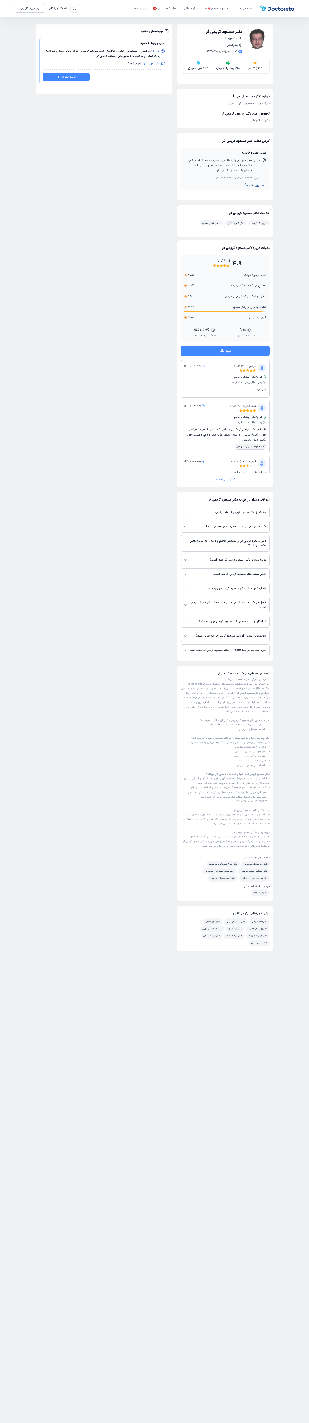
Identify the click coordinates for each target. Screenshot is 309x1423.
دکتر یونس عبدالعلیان (258, 928)
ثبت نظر (225, 350)
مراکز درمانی (191, 8)
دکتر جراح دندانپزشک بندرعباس (250, 747)
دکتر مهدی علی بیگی (236, 921)
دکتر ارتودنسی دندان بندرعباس (250, 751)
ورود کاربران (28, 8)
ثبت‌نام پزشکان (58, 8)
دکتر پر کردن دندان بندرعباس (251, 761)
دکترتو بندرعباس (260, 892)
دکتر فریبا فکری (235, 928)
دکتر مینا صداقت (234, 935)
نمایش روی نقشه (257, 185)
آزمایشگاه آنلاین (167, 8)
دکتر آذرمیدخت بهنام (258, 935)
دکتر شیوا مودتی (213, 921)
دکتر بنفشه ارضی (259, 921)
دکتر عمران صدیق (259, 942)
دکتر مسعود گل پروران (211, 928)
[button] (184, 32)
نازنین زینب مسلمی (211, 935)
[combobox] (184, 31)
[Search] (74, 8)
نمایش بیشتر (227, 479)
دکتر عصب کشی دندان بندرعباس (249, 756)
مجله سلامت (138, 8)
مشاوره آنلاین (219, 8)
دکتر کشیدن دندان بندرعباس (251, 765)
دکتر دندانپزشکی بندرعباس (252, 729)
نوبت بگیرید (68, 77)
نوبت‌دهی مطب (244, 8)
